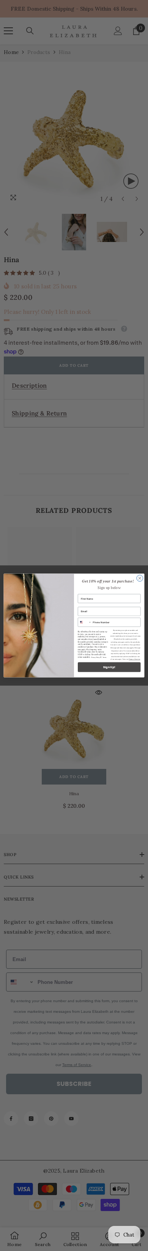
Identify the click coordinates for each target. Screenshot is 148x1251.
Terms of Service (134, 660)
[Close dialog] (140, 578)
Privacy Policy (95, 657)
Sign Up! (109, 667)
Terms (104, 657)
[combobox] (84, 622)
